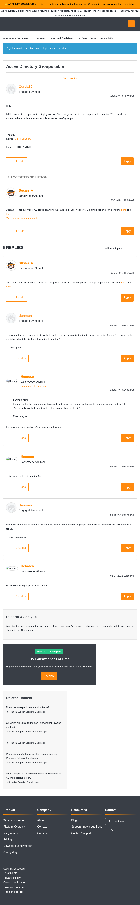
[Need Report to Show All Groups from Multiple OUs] (133, 248)
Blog (74, 820)
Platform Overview (14, 826)
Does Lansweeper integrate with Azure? (27, 707)
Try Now (49, 676)
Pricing (7, 839)
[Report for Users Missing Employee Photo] (127, 248)
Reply (127, 161)
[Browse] (6, 24)
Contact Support (81, 833)
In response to (33, 386)
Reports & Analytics (61, 38)
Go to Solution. (23, 138)
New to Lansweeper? (49, 651)
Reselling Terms (13, 891)
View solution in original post (21, 218)
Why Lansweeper (14, 820)
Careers (42, 833)
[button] (9, 161)
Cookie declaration (14, 882)
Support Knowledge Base (86, 826)
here (123, 209)
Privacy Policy (12, 877)
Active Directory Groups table (35, 66)
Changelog (10, 852)
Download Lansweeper (17, 845)
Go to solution (70, 78)
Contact (42, 826)
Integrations (10, 833)
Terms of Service (13, 887)
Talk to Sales (116, 821)
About (40, 820)
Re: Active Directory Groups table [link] (95, 38)
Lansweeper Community (33, 24)
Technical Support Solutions (21, 712)
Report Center (24, 147)
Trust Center (10, 873)
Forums (40, 38)
